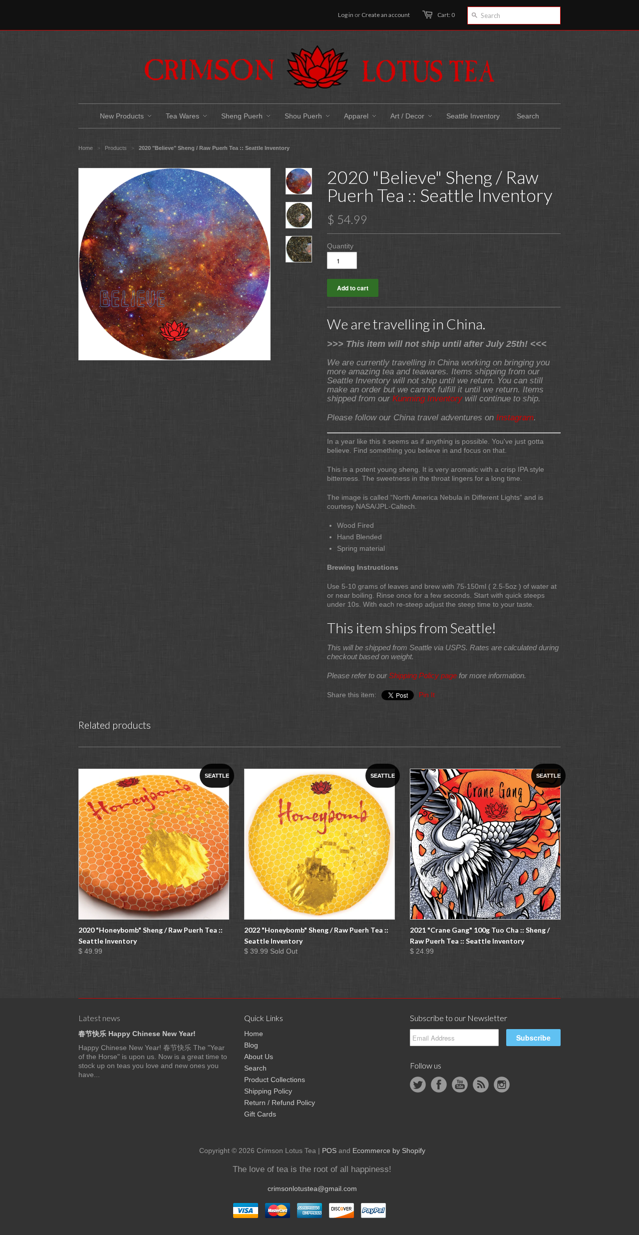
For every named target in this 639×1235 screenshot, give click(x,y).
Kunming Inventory (427, 398)
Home (253, 1034)
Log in (345, 14)
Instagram (515, 417)
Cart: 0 (446, 14)
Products (116, 148)
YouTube (460, 1085)
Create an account (385, 14)
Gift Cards (260, 1114)
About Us (258, 1057)
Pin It (427, 695)
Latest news (99, 1018)
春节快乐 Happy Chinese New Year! (137, 1034)
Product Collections (274, 1080)
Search (255, 1068)
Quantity (340, 246)
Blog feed (481, 1085)
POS (329, 1151)
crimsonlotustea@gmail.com (312, 1189)
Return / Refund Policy (279, 1103)
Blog (251, 1045)
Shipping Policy (268, 1091)
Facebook (439, 1085)
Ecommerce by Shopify (388, 1151)
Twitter (418, 1085)
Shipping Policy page (423, 675)
